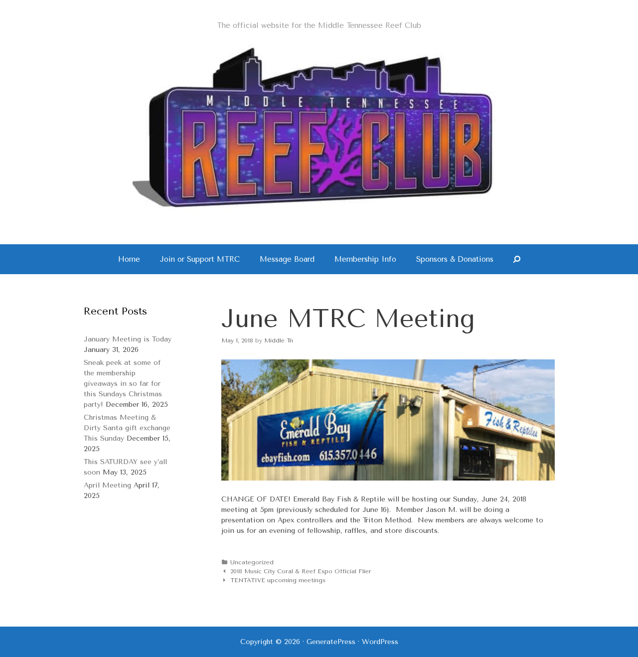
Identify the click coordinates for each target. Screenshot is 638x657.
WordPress (380, 642)
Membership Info (365, 259)
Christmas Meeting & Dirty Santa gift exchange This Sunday (127, 428)
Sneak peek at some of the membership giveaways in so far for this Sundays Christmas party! (123, 383)
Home (129, 259)
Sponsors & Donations (454, 259)
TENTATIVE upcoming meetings (277, 580)
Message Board (287, 259)
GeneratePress (331, 642)
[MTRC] (319, 127)
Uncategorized (252, 562)
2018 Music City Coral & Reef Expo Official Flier (300, 571)
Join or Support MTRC (200, 259)
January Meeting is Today (127, 339)
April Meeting (107, 485)
